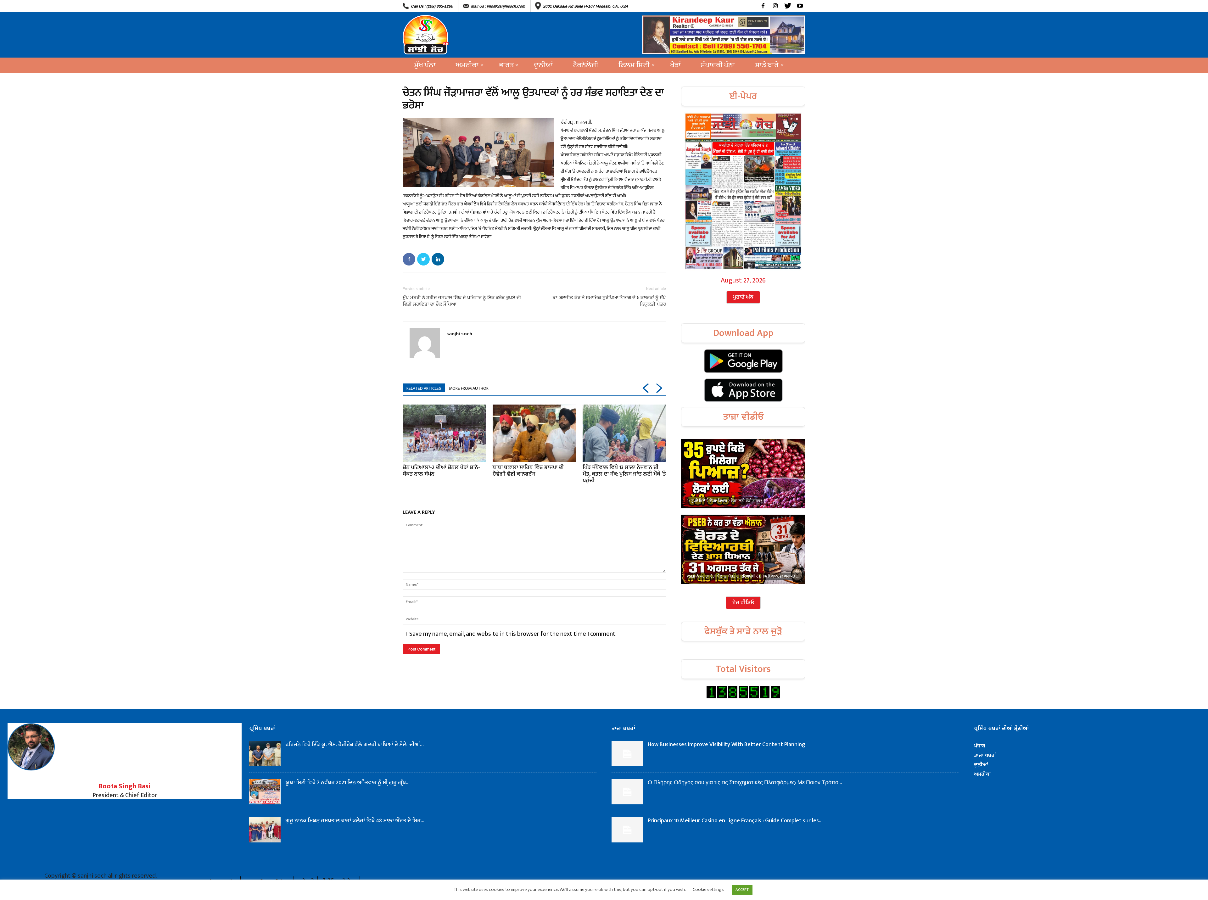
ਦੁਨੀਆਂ (543, 65)
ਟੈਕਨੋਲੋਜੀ (585, 65)
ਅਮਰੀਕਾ (467, 65)
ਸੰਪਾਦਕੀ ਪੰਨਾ (718, 65)
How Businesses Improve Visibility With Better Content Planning (726, 744)
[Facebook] (763, 6)
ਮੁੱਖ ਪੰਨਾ (425, 65)
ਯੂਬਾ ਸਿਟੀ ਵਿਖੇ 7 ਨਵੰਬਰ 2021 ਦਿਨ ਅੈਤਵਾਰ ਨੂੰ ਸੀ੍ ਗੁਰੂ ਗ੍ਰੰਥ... (347, 782)
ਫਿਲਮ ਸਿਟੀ (634, 65)
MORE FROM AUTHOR (469, 388)
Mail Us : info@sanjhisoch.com (498, 6)
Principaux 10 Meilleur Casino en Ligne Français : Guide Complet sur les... (735, 820)
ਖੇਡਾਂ (675, 65)
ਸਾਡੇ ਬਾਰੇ (767, 65)
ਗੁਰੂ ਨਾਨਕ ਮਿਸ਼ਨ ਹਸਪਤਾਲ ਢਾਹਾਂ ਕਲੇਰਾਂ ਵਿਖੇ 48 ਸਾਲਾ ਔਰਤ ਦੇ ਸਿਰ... (354, 820)
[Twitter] (787, 6)
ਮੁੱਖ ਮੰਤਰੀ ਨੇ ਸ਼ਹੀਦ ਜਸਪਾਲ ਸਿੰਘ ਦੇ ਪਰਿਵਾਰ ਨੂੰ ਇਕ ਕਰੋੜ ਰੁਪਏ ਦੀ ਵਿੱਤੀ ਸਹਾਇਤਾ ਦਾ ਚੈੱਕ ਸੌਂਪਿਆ (462, 301)
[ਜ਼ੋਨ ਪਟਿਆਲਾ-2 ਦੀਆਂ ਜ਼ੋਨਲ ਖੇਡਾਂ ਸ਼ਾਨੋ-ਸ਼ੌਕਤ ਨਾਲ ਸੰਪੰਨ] (444, 433)
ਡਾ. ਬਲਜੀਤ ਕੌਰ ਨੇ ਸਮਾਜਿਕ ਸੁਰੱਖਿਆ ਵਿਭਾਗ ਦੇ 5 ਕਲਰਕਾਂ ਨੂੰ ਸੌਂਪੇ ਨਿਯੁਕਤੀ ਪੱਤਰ (609, 301)
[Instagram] (775, 6)
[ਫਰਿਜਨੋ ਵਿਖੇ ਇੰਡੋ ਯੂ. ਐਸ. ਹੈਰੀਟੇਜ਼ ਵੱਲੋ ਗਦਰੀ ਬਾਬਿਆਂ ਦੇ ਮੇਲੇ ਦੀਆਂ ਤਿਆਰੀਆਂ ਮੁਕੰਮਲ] (265, 753)
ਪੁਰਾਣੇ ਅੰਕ (743, 297)
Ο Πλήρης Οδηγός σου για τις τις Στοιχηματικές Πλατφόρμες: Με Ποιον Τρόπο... (745, 782)
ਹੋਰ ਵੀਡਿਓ (743, 602)
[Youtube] (799, 6)
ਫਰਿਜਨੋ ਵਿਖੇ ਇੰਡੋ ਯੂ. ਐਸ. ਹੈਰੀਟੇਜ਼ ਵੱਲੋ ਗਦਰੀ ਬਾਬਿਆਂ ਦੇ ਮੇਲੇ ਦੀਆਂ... (354, 744)
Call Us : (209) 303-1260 (432, 6)
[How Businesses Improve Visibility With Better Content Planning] (627, 753)
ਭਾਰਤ (506, 65)
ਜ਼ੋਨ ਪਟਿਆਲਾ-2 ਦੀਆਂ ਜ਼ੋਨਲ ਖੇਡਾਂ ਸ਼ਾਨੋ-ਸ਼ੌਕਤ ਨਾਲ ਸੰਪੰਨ (441, 471)
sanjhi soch (459, 333)
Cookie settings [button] (708, 889)
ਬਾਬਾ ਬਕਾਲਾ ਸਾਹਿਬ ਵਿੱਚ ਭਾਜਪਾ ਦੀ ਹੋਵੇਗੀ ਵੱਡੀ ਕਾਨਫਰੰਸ (528, 471)
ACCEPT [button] (742, 889)
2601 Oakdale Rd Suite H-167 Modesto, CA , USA (585, 6)
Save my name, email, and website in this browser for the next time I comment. (513, 634)
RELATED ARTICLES (423, 388)
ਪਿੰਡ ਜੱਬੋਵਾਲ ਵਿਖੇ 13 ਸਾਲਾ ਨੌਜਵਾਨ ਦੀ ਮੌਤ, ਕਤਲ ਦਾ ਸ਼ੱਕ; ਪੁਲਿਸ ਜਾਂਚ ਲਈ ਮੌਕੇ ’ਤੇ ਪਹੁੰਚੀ (624, 474)
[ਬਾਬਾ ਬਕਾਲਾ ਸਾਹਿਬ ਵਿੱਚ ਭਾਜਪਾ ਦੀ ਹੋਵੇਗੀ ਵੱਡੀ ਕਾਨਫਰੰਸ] (534, 433)
